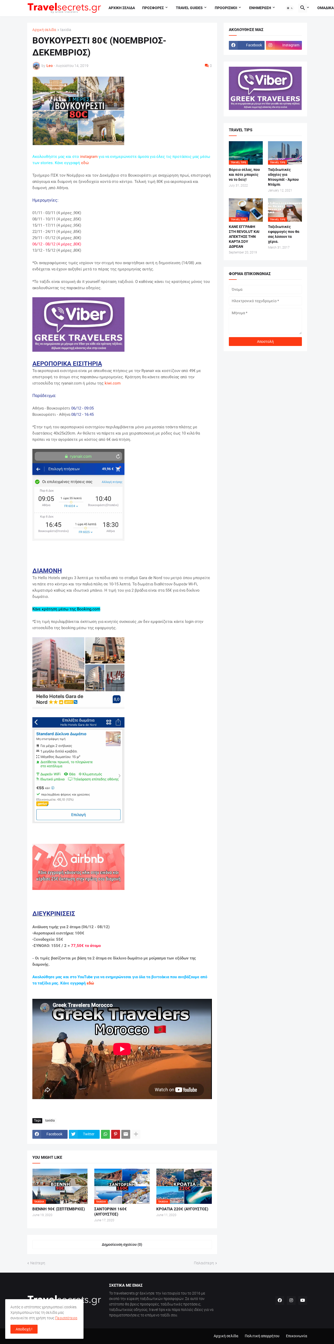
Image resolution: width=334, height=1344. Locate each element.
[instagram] (291, 1300)
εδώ (85, 162)
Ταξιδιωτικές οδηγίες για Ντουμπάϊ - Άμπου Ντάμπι (283, 177)
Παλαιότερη (204, 1263)
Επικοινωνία (296, 1336)
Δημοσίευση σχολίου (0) (122, 1244)
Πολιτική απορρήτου (262, 1336)
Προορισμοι (226, 8)
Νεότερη (37, 1263)
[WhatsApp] (105, 1134)
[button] (289, 8)
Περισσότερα (66, 1318)
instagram (89, 156)
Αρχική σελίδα (44, 30)
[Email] (125, 1134)
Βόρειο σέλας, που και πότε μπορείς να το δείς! (244, 175)
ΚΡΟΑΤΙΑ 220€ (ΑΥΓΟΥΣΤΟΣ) (182, 1209)
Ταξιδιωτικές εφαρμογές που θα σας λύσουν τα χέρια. (283, 234)
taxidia (65, 30)
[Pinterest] (115, 1134)
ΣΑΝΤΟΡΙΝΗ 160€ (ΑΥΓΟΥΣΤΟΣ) (110, 1212)
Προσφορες (153, 8)
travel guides (189, 8)
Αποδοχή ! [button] (24, 1329)
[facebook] (279, 1300)
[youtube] (302, 1300)
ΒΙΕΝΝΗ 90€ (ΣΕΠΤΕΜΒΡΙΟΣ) (58, 1209)
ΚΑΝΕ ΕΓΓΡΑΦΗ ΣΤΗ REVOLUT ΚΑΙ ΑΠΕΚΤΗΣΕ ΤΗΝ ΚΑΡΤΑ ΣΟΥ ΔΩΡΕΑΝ (244, 237)
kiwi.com (113, 383)
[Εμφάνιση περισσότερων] (136, 1134)
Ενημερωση (260, 8)
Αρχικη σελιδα (122, 8)
